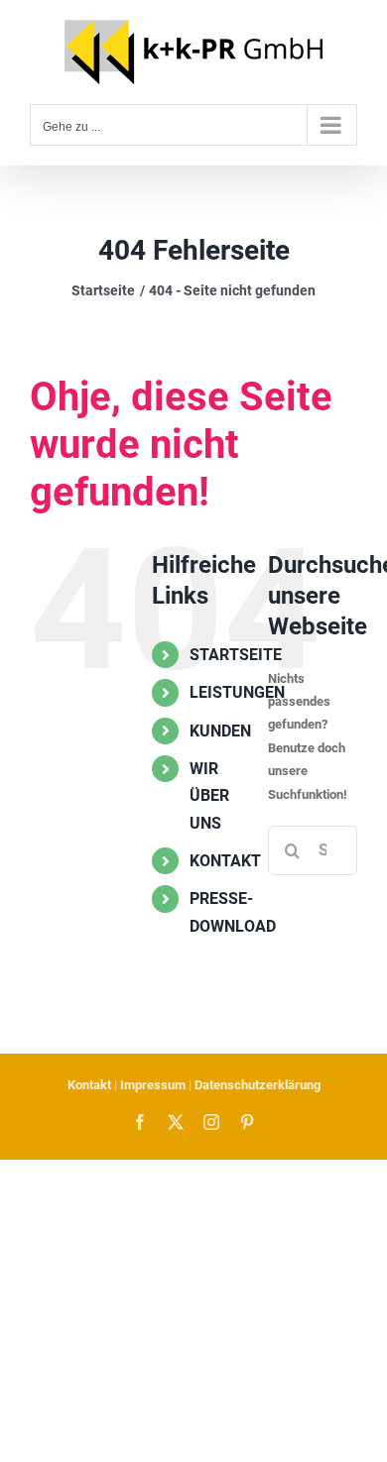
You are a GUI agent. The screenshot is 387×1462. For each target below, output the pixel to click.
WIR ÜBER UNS (209, 795)
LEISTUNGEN (237, 692)
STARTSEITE (236, 654)
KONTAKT (225, 860)
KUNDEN (220, 731)
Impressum (153, 1084)
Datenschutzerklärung (257, 1084)
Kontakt (89, 1084)
